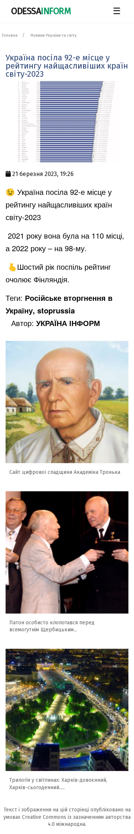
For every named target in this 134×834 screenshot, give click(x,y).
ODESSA (41, 11)
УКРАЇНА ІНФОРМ (68, 323)
